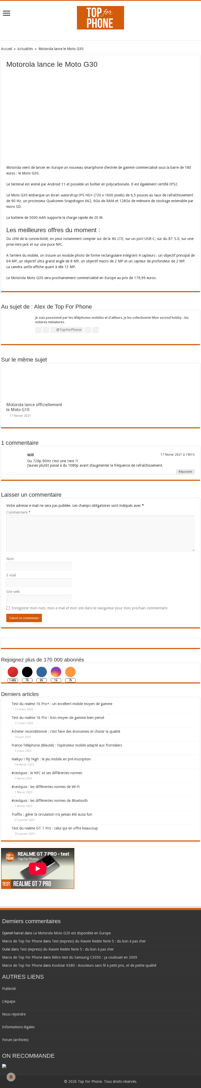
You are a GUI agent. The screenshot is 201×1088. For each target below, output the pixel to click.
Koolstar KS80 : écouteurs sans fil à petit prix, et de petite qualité (104, 965)
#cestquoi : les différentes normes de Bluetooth (50, 800)
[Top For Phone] (100, 16)
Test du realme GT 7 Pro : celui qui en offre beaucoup (55, 828)
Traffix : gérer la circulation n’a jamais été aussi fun (52, 814)
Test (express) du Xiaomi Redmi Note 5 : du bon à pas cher (99, 941)
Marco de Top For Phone (22, 941)
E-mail (11, 575)
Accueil (6, 49)
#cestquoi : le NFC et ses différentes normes (47, 773)
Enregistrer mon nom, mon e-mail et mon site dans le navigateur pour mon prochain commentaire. (90, 608)
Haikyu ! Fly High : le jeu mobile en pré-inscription (51, 759)
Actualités (25, 49)
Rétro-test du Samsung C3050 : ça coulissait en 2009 (94, 957)
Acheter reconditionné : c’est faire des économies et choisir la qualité (66, 731)
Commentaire (18, 512)
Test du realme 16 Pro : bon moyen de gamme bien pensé (58, 718)
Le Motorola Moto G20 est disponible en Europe (72, 933)
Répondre (185, 471)
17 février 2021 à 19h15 (177, 454)
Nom (10, 559)
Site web (13, 592)
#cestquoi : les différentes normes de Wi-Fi (46, 787)
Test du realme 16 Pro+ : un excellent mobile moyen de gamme (62, 704)
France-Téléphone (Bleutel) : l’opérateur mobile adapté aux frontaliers (67, 745)
